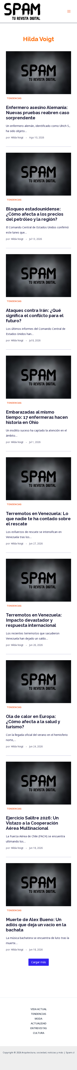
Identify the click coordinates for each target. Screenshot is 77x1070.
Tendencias (14, 98)
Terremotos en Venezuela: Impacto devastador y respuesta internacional (34, 620)
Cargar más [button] (38, 962)
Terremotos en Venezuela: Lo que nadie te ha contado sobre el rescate (38, 518)
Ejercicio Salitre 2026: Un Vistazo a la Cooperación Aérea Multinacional (32, 823)
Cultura (38, 1033)
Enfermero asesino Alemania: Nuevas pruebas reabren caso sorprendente (37, 112)
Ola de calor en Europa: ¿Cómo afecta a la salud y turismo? (33, 721)
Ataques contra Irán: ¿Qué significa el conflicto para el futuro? (34, 315)
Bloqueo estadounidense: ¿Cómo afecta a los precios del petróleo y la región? (34, 214)
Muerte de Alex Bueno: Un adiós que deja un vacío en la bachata (36, 924)
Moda (38, 1018)
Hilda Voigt (17, 137)
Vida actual (39, 1009)
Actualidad (38, 1023)
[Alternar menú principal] (69, 11)
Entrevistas (38, 1028)
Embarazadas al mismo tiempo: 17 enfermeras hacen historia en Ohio (37, 417)
